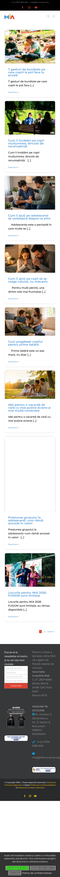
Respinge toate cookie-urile (43, 868)
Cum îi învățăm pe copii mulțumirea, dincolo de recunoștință (26, 143)
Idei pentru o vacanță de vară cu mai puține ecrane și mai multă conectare (29, 407)
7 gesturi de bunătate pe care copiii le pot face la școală (26, 72)
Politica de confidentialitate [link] (37, 873)
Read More (13, 92)
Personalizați (14, 873)
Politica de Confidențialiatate (43, 785)
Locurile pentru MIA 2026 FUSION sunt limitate (27, 594)
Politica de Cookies (25, 788)
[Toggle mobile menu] (54, 16)
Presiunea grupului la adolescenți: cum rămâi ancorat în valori (25, 520)
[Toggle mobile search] (48, 16)
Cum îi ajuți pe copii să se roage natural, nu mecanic (28, 280)
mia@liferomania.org (39, 2)
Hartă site (40, 788)
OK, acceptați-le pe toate (17, 868)
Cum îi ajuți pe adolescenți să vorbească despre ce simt (29, 217)
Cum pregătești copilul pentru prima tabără (25, 343)
